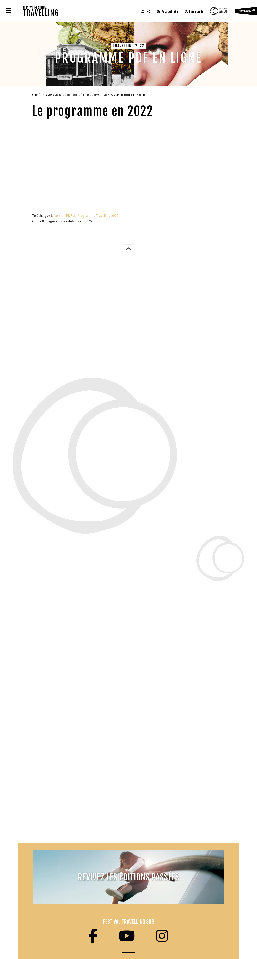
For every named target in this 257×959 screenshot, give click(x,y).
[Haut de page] (128, 250)
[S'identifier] (143, 11)
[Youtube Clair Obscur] (127, 936)
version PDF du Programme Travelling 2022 (86, 215)
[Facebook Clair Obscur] (93, 936)
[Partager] (149, 11)
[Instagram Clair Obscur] (162, 936)
